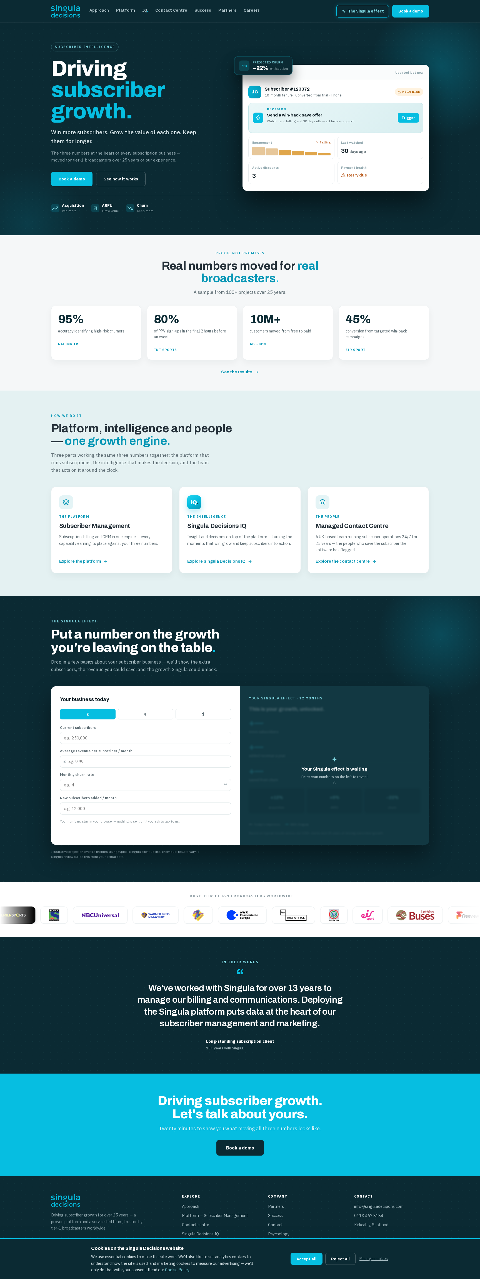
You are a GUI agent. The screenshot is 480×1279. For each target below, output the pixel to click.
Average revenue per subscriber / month (96, 751)
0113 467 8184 (368, 1215)
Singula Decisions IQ (200, 1233)
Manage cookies (373, 1258)
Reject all (340, 1258)
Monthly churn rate (77, 774)
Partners (227, 10)
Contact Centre (171, 10)
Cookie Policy (177, 1269)
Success (202, 10)
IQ (145, 10)
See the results (236, 372)
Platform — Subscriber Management (215, 1215)
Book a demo (410, 11)
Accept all (306, 1258)
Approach (99, 10)
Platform (125, 10)
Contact (275, 1224)
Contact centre (195, 1224)
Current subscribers (78, 727)
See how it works (121, 179)
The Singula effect (366, 11)
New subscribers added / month (88, 798)
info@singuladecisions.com (379, 1206)
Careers (252, 10)
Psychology (278, 1233)
